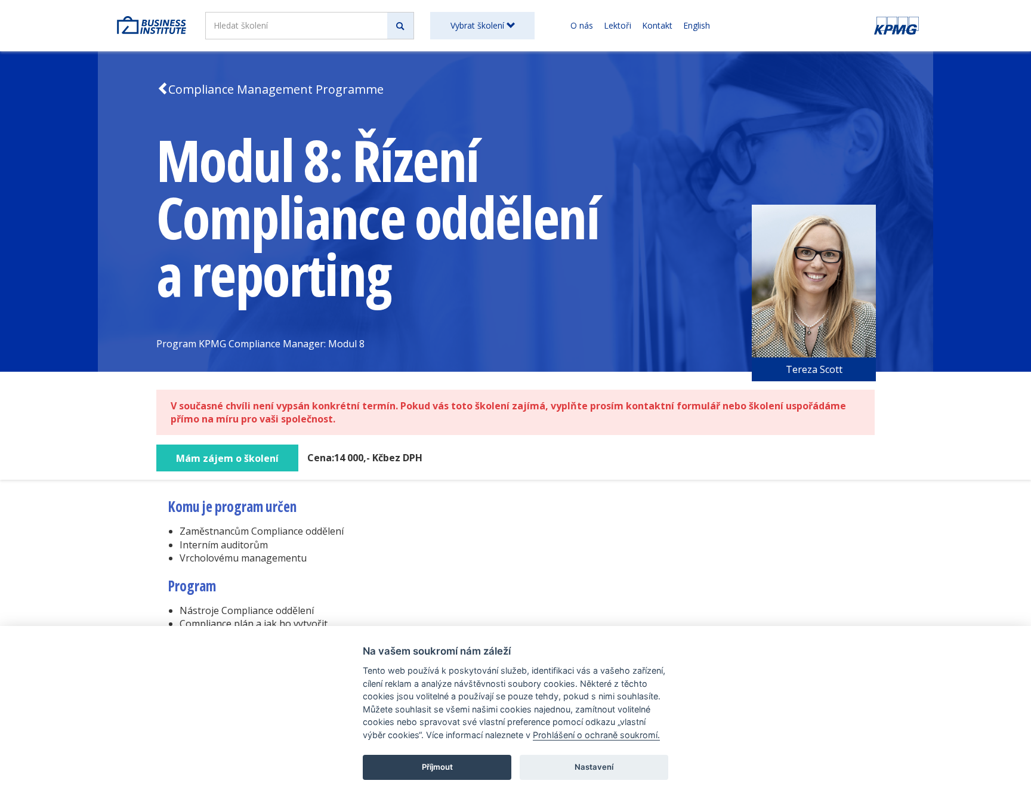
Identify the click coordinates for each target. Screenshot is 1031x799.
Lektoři (617, 25)
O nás (581, 25)
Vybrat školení (478, 25)
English (696, 25)
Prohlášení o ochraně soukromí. (596, 735)
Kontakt (657, 25)
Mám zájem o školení (227, 458)
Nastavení (594, 767)
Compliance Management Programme (276, 89)
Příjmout (437, 767)
